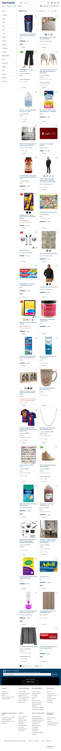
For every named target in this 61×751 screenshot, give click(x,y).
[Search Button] (48, 3)
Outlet (14, 6)
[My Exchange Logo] (11, 3)
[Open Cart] (58, 3)
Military (20, 6)
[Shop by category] (21, 2)
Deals (3, 6)
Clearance (8, 6)
